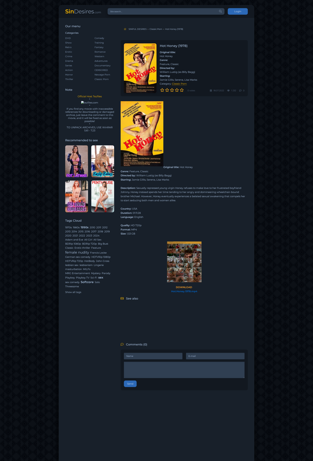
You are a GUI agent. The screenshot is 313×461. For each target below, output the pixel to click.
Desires (83, 11)
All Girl (88, 239)
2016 (87, 231)
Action (69, 70)
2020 (68, 235)
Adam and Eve (74, 239)
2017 (94, 231)
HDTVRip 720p (74, 261)
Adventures (101, 60)
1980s (76, 227)
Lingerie (99, 265)
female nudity (77, 252)
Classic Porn (102, 79)
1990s (85, 227)
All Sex (97, 239)
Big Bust (103, 243)
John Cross (102, 261)
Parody (106, 273)
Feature (96, 247)
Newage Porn (102, 74)
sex (100, 277)
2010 (92, 227)
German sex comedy (77, 256)
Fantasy (99, 47)
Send (130, 383)
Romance (100, 51)
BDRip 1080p (73, 243)
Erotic (68, 51)
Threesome (72, 286)
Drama (69, 60)
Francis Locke (98, 252)
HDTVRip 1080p (101, 256)
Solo (97, 282)
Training (99, 42)
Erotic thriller (82, 247)
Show (68, 42)
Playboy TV (82, 277)
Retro (68, 47)
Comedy (99, 38)
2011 (98, 227)
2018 (100, 231)
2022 (82, 235)
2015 (80, 231)
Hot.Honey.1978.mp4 (184, 291)
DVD (68, 38)
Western (99, 56)
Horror (69, 74)
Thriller (69, 79)
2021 (75, 235)
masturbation (73, 269)
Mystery (96, 273)
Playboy (70, 277)
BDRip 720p (89, 243)
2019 (107, 231)
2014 (74, 231)
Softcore (87, 282)
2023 (89, 235)
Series (68, 65)
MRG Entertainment (77, 273)
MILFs (86, 269)
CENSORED (101, 70)
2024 (96, 235)
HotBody (89, 261)
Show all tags (73, 292)
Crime (68, 56)
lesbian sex (71, 265)
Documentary (103, 65)
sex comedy (72, 282)
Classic (69, 247)
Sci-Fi (93, 277)
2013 (67, 231)
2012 (105, 227)
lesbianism (86, 265)
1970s (68, 227)
